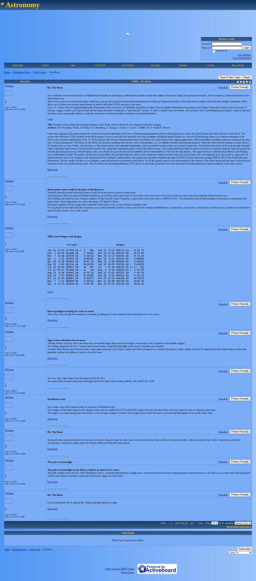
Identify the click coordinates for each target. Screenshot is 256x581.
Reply (247, 77)
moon (229, 526)
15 (192, 523)
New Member (244, 55)
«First (163, 523)
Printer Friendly (240, 87)
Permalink (223, 87)
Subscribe (244, 548)
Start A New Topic (230, 77)
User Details (128, 65)
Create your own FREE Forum (119, 568)
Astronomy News (21, 72)
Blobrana (9, 86)
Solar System (39, 72)
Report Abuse (127, 572)
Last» (201, 523)
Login (246, 47)
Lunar (236, 526)
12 (186, 523)
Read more (52, 169)
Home (7, 72)
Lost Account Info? (242, 58)
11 (183, 523)
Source (50, 119)
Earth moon (245, 526)
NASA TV (100, 65)
